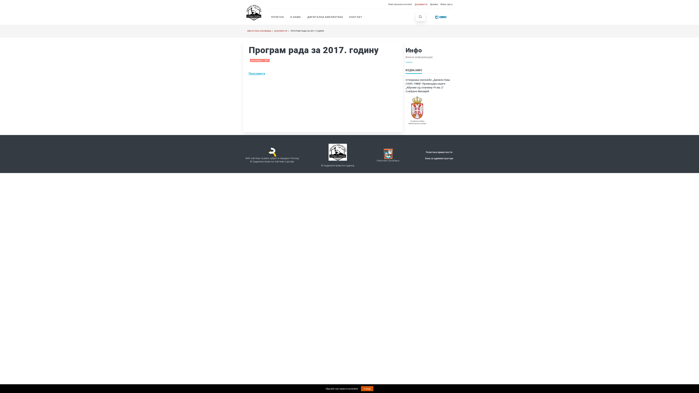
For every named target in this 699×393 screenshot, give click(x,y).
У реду (367, 388)
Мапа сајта (446, 4)
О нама (295, 17)
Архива (434, 4)
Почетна (277, 17)
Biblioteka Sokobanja (259, 30)
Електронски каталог (400, 4)
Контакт (355, 17)
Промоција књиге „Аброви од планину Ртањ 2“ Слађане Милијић (425, 87)
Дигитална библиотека (325, 17)
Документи (421, 4)
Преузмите (257, 74)
